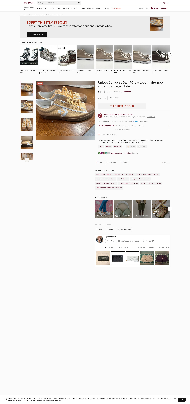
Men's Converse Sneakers (54, 15)
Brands (98, 8)
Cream (132, 147)
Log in (159, 3)
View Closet (111, 241)
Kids (52, 8)
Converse (127, 92)
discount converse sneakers (106, 183)
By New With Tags (124, 229)
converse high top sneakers (151, 183)
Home (58, 8)
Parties (106, 8)
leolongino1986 (116, 153)
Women (39, 8)
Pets (75, 8)
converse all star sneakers (129, 183)
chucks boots (122, 179)
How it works (144, 8)
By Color (109, 229)
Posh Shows (116, 8)
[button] (42, 3)
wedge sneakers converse (140, 179)
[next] (170, 54)
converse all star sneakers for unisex (109, 188)
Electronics (67, 8)
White (143, 147)
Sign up (165, 3)
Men (46, 8)
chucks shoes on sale (103, 174)
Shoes (108, 147)
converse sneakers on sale (124, 174)
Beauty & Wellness (87, 8)
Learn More (143, 121)
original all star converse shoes (147, 174)
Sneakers (117, 147)
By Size (99, 229)
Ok (182, 400)
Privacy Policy (57, 401)
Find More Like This (36, 34)
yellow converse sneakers (105, 179)
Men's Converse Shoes (36, 15)
